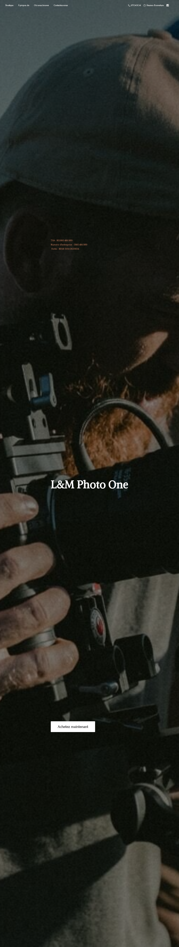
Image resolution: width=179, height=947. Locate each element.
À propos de (23, 5)
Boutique (9, 5)
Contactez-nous (61, 5)
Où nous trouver (41, 5)
